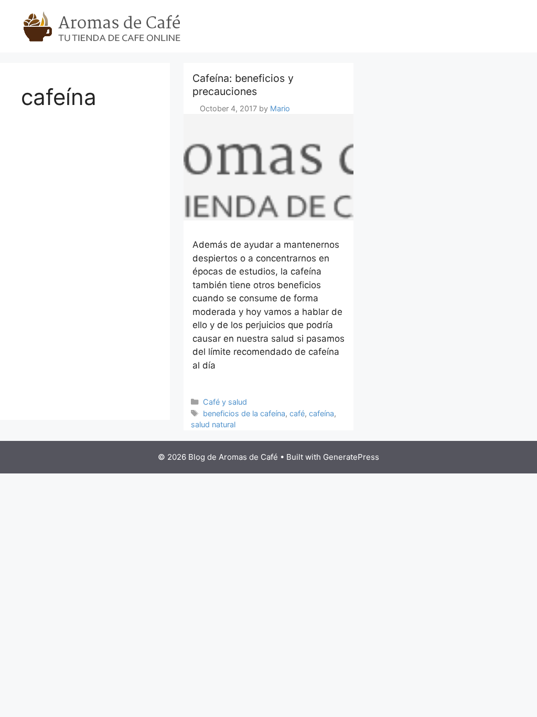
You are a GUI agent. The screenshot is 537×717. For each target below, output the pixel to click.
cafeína (321, 413)
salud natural (213, 424)
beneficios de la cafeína (244, 413)
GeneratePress (351, 457)
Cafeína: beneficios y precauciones (243, 85)
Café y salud (225, 401)
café (297, 413)
